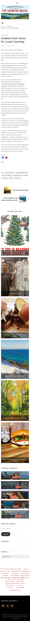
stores (11, 178)
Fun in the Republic (7, 175)
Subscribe (6, 534)
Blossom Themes (23, 617)
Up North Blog (4, 35)
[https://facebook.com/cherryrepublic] (3, 606)
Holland (25, 175)
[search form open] (17, 3)
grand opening (17, 175)
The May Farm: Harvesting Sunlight (15, 376)
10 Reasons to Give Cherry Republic (15, 253)
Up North (18, 178)
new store (5, 178)
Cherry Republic (10, 172)
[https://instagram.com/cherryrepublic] (8, 606)
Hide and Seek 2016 (15, 293)
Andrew (3, 46)
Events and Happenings (22, 172)
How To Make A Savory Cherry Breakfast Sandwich (15, 460)
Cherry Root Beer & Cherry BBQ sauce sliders (15, 335)
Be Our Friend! (16, 590)
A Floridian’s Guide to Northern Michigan (15, 418)
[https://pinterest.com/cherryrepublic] (12, 606)
